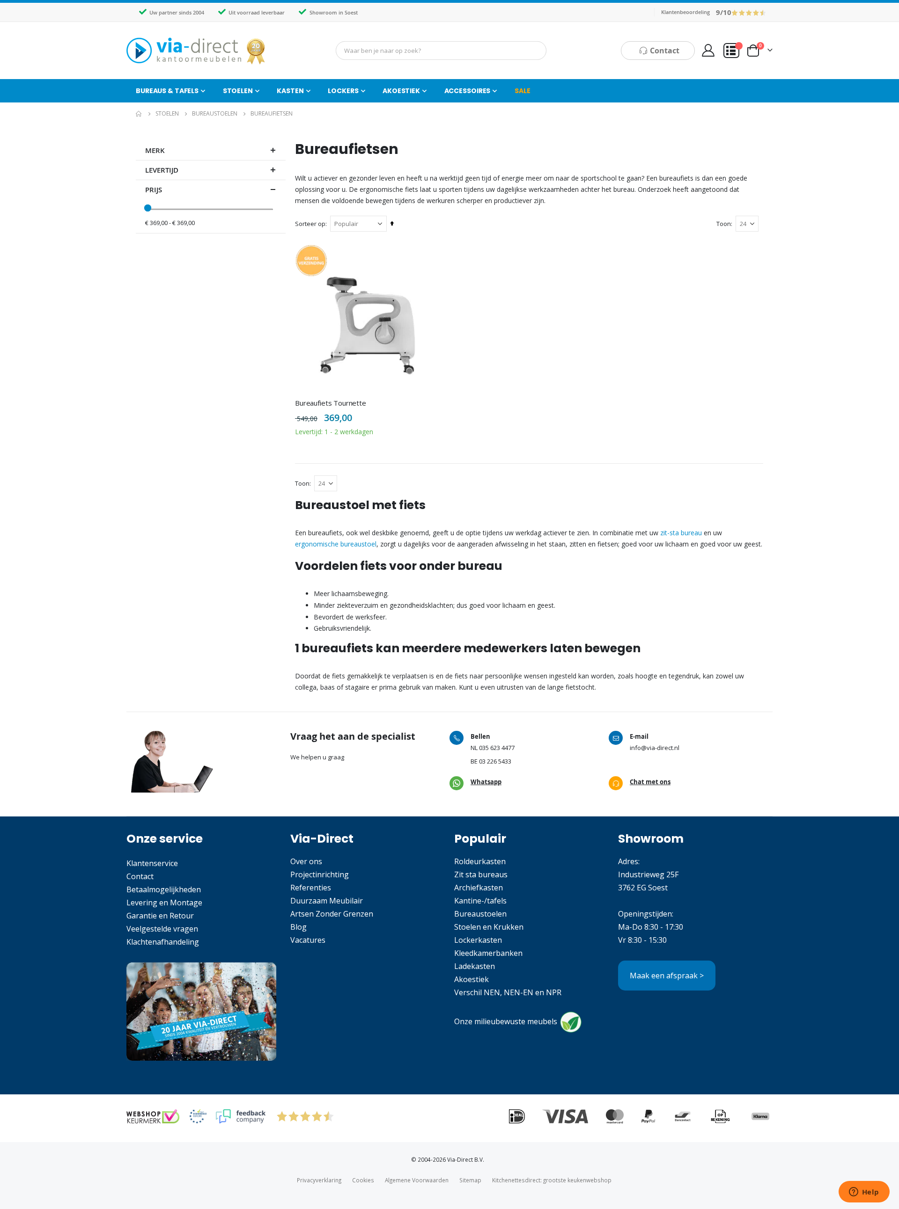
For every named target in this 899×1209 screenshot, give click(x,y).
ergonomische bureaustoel (335, 543)
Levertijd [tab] (161, 170)
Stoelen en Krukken (488, 927)
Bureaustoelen (214, 114)
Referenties (310, 887)
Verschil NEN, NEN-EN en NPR (507, 992)
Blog (298, 927)
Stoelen (167, 114)
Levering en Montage (164, 902)
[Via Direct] (196, 50)
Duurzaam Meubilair (326, 901)
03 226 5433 (495, 761)
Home (139, 113)
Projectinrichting (319, 874)
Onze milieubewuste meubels (505, 1021)
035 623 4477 (497, 747)
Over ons (306, 861)
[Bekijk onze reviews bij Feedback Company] (240, 1116)
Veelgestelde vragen (162, 929)
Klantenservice (152, 863)
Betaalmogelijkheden (163, 889)
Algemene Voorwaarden (417, 1180)
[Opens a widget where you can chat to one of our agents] (864, 1192)
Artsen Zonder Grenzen (331, 914)
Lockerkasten (478, 940)
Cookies (363, 1180)
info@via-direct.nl (654, 747)
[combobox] (441, 50)
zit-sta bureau (680, 532)
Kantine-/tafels (480, 901)
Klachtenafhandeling (162, 942)
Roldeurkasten (480, 861)
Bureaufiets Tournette (330, 403)
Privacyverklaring (319, 1180)
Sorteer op (310, 223)
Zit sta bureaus (481, 874)
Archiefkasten (478, 887)
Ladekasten (474, 966)
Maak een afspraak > (667, 975)
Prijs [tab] (153, 190)
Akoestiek (471, 979)
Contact (140, 876)
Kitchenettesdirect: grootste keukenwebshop (552, 1180)
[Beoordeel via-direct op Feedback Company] (748, 11)
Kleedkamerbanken (488, 953)
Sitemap (470, 1180)
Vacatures (307, 940)
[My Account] (708, 50)
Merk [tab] (155, 150)
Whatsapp (486, 782)
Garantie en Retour (160, 915)
